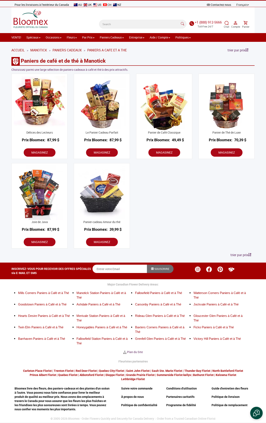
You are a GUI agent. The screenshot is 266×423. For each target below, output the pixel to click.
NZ (119, 5)
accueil (18, 50)
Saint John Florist (138, 370)
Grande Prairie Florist (140, 375)
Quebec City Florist (111, 370)
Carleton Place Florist (37, 370)
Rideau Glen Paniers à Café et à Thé (160, 316)
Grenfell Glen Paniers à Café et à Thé (160, 338)
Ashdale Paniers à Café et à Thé (98, 304)
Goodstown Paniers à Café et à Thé (42, 304)
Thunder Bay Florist (197, 370)
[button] (256, 413)
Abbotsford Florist (91, 375)
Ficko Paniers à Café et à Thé (213, 327)
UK (89, 5)
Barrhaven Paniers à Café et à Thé (41, 338)
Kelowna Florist (226, 375)
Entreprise (135, 37)
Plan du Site (135, 352)
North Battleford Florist (227, 370)
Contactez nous (221, 5)
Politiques (182, 37)
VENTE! (16, 37)
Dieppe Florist (115, 375)
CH (109, 5)
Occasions (52, 37)
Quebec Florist (68, 375)
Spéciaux (32, 37)
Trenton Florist (64, 370)
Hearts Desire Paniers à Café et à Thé (44, 316)
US (99, 5)
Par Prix (87, 37)
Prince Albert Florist (43, 375)
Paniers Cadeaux (111, 37)
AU (80, 5)
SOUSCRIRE (161, 269)
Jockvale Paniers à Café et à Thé (216, 304)
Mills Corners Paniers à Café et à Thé (43, 293)
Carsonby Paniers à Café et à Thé (158, 304)
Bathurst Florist (203, 375)
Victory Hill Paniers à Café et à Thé (217, 338)
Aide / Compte (159, 37)
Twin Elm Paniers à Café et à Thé (40, 327)
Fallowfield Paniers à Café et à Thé (158, 293)
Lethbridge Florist (133, 379)
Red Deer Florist (86, 370)
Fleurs (71, 37)
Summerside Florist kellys (174, 375)
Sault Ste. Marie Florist (167, 370)
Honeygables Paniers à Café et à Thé (101, 327)
